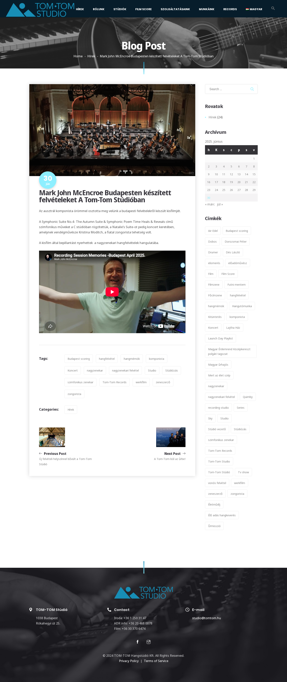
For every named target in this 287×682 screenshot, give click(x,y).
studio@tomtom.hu (206, 618)
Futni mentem (236, 284)
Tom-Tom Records (114, 382)
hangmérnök (132, 359)
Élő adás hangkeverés (222, 515)
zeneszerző (163, 382)
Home (78, 56)
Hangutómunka (242, 306)
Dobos (212, 241)
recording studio (218, 407)
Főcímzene (215, 295)
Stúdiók (119, 9)
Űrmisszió (214, 526)
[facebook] (137, 642)
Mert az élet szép (219, 375)
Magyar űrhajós (218, 364)
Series (240, 407)
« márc (210, 204)
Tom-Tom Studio (219, 461)
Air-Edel (213, 231)
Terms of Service (156, 661)
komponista (156, 359)
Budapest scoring (79, 359)
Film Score (143, 9)
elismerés (214, 263)
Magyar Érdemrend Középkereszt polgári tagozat (229, 351)
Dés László (233, 252)
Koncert (73, 370)
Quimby (248, 397)
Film (210, 274)
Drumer (213, 252)
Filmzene (213, 284)
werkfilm (141, 382)
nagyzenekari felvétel (125, 370)
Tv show (243, 472)
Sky (210, 418)
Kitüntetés (215, 317)
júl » (220, 204)
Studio (152, 370)
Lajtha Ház (233, 327)
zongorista (74, 394)
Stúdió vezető (217, 429)
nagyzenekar (95, 370)
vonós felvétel (217, 483)
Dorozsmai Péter (236, 241)
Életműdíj (214, 504)
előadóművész (237, 263)
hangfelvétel (107, 359)
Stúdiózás (171, 370)
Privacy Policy (129, 661)
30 (208, 198)
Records (230, 9)
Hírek (80, 9)
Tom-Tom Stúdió (219, 472)
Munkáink (206, 9)
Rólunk (98, 9)
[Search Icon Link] (273, 9)
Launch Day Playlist (220, 338)
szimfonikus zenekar (80, 382)
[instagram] (149, 642)
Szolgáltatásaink (175, 9)
